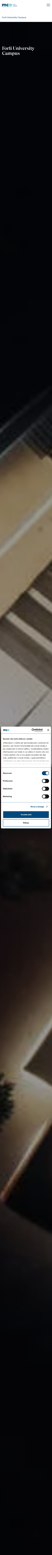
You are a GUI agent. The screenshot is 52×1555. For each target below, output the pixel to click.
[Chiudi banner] (48, 730)
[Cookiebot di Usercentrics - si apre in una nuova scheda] (32, 730)
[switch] (45, 781)
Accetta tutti (26, 814)
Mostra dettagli (37, 807)
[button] (48, 5)
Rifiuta (26, 823)
